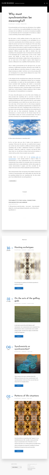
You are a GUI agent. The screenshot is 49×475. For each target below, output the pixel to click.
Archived (18, 23)
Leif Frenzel (12, 23)
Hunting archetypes (24, 247)
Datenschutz (30, 469)
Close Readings (8, 3)
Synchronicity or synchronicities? (22, 347)
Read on (18, 288)
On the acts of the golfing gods (27, 299)
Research (24, 249)
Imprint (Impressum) (31, 468)
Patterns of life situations (27, 396)
